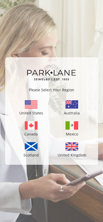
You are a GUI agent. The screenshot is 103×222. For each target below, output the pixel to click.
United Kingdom (72, 155)
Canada (31, 134)
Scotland (31, 155)
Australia (72, 112)
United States (31, 112)
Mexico (72, 134)
